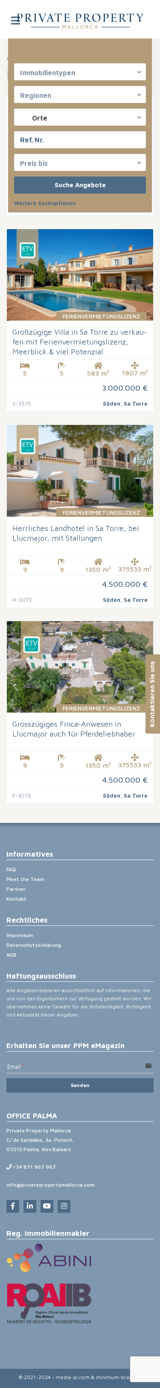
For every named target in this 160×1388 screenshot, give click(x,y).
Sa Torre (136, 403)
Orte (39, 118)
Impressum (19, 935)
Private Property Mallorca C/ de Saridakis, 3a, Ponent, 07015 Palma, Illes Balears (40, 1139)
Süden (111, 403)
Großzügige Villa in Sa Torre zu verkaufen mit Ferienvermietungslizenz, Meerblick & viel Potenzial (79, 341)
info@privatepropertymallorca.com (50, 1185)
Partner (16, 889)
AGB (11, 955)
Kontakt (16, 899)
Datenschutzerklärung (33, 945)
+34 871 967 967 (34, 1167)
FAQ (11, 869)
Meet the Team (25, 879)
